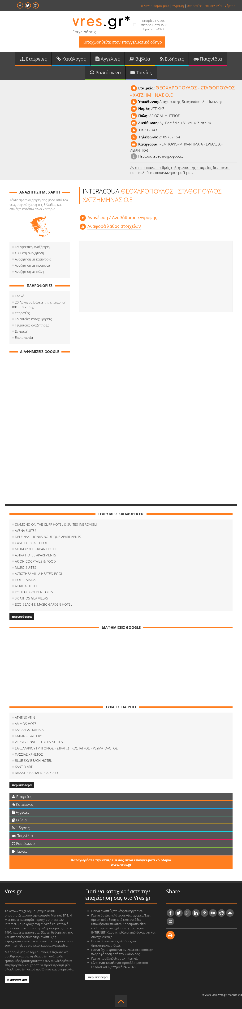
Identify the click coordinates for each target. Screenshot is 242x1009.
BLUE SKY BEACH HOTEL (33, 760)
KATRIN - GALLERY (28, 736)
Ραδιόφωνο (107, 72)
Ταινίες (143, 72)
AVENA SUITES (25, 530)
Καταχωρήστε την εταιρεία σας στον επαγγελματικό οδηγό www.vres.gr (121, 862)
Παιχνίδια (210, 59)
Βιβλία (142, 59)
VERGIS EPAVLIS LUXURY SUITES (39, 742)
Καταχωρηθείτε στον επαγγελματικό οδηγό (122, 42)
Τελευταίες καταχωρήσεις (33, 319)
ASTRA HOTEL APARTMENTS (35, 555)
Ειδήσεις (174, 59)
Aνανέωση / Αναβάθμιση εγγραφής (122, 217)
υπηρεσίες (194, 6)
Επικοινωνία (24, 337)
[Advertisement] (156, 276)
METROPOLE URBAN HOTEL (35, 549)
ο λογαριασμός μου (155, 6)
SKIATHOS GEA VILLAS (31, 598)
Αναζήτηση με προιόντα (32, 265)
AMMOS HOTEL (26, 723)
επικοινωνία (213, 6)
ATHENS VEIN (25, 717)
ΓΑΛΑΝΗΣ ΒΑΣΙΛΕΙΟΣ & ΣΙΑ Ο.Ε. (38, 773)
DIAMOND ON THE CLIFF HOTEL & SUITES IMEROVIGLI (56, 524)
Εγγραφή (21, 331)
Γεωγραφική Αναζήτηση (32, 247)
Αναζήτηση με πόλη (29, 271)
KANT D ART (23, 766)
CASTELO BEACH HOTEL (33, 543)
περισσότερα (22, 616)
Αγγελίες (109, 59)
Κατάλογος (73, 59)
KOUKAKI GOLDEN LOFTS (34, 592)
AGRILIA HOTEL (26, 586)
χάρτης (230, 6)
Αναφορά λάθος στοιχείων (114, 226)
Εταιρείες (36, 59)
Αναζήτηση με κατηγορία (33, 259)
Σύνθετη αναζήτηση (29, 253)
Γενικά (19, 296)
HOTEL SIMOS (25, 579)
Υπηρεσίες (22, 313)
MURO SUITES (25, 567)
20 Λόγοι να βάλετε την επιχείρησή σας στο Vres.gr (39, 304)
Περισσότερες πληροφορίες (160, 156)
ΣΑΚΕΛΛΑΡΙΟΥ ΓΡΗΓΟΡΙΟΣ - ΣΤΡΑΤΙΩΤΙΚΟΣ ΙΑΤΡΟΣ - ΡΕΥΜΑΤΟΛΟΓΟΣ (66, 748)
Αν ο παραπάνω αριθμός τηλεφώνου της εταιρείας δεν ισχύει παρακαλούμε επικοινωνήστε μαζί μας (180, 170)
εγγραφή (178, 6)
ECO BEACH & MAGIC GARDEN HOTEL (43, 604)
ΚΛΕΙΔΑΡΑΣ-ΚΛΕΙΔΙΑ (29, 729)
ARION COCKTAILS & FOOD (35, 561)
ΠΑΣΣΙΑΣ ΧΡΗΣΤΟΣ (29, 754)
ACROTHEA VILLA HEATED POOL (39, 573)
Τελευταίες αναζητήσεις (32, 325)
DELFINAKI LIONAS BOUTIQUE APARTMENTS (48, 536)
